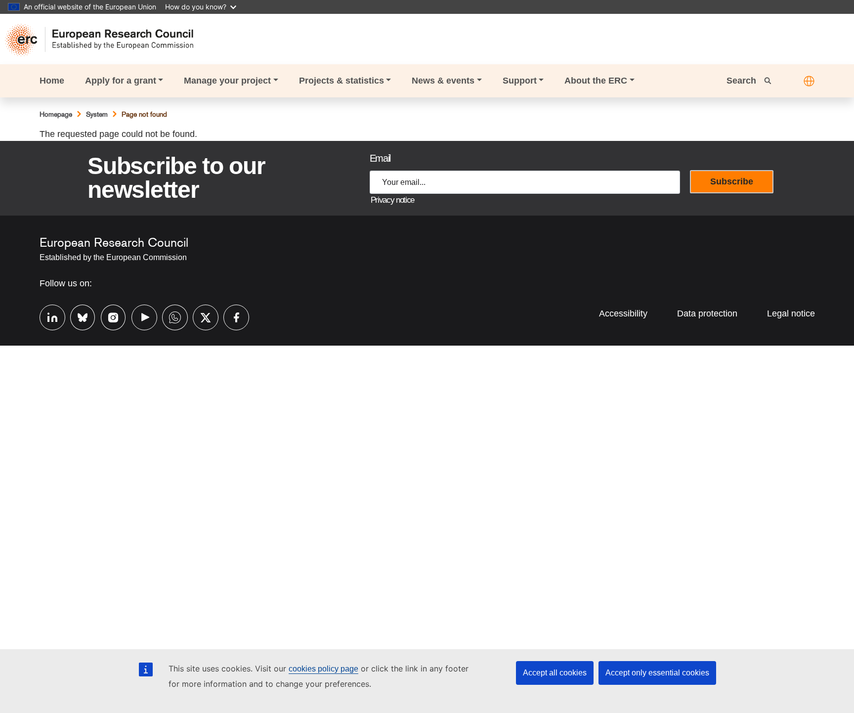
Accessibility (623, 313)
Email (380, 158)
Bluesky (78, 316)
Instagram (109, 316)
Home (52, 81)
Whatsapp (170, 316)
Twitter (201, 316)
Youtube (139, 316)
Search (742, 81)
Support (520, 81)
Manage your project (227, 81)
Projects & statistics (341, 81)
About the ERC (595, 81)
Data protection (707, 313)
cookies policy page (323, 669)
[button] (809, 81)
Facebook (231, 316)
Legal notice (791, 313)
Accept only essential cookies (657, 672)
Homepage (56, 114)
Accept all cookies (555, 672)
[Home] (104, 40)
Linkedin (47, 316)
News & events (443, 81)
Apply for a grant (120, 81)
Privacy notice (392, 200)
